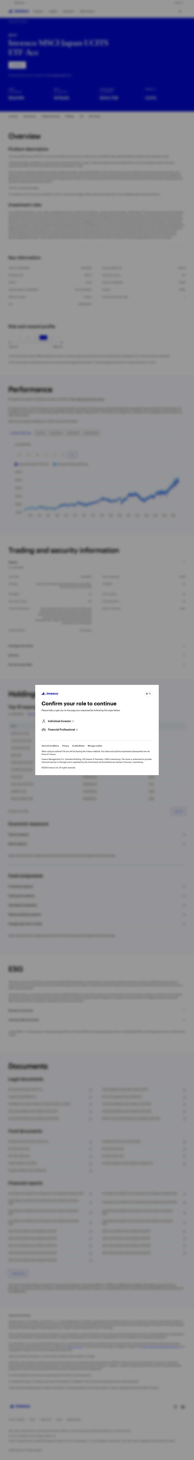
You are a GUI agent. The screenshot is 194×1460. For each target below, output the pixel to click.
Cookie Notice (78, 746)
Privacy (65, 746)
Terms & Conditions (50, 746)
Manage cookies (95, 746)
